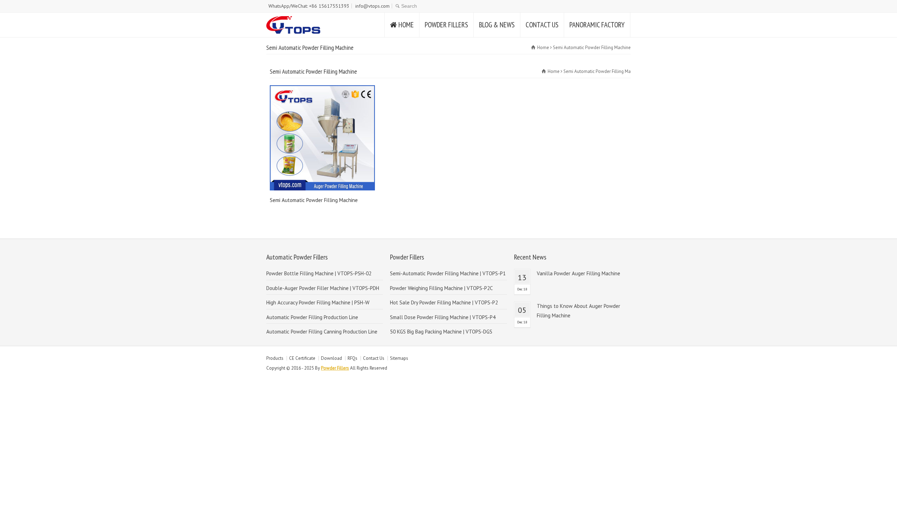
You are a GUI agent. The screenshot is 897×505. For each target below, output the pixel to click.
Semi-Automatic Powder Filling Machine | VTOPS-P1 (448, 273)
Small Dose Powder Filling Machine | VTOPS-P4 (442, 317)
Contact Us (373, 358)
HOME (406, 24)
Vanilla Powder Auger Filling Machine (578, 273)
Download (331, 358)
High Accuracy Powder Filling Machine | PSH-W (317, 302)
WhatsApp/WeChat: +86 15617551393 (308, 6)
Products (274, 358)
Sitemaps (399, 358)
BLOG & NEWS (497, 24)
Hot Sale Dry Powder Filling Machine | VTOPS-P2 (444, 302)
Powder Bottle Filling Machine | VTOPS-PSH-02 (318, 273)
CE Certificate (302, 358)
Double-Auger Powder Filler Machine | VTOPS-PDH (322, 288)
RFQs (352, 358)
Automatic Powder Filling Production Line (312, 317)
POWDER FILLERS (446, 24)
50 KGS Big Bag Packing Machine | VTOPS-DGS (441, 331)
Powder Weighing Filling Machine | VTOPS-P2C (441, 288)
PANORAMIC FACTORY (597, 24)
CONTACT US (542, 24)
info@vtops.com (372, 6)
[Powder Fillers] (293, 25)
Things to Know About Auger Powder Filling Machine (578, 310)
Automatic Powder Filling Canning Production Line (321, 331)
